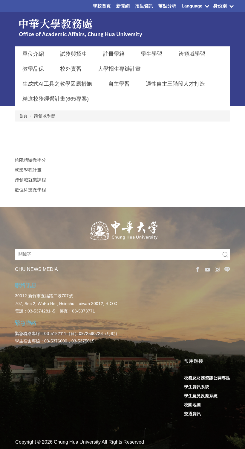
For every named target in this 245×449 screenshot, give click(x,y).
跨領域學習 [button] (191, 54)
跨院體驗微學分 (30, 160)
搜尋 (225, 254)
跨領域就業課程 (30, 179)
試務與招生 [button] (73, 54)
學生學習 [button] (151, 54)
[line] (225, 269)
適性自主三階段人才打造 (175, 84)
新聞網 (123, 5)
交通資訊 (192, 413)
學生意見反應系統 (201, 395)
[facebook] (196, 269)
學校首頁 (102, 5)
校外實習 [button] (71, 69)
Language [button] (192, 5)
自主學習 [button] (119, 84)
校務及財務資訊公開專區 (207, 377)
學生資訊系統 (196, 386)
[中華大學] (122, 231)
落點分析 (167, 5)
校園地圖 (192, 404)
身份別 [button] (220, 5)
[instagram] (216, 269)
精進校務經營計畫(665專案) (55, 99)
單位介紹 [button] (33, 54)
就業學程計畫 (28, 169)
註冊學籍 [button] (114, 54)
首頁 (23, 115)
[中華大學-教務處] (78, 28)
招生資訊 (144, 5)
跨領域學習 (44, 115)
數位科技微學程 (30, 189)
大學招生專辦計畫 (119, 69)
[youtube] (206, 269)
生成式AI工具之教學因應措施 (57, 84)
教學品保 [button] (33, 69)
